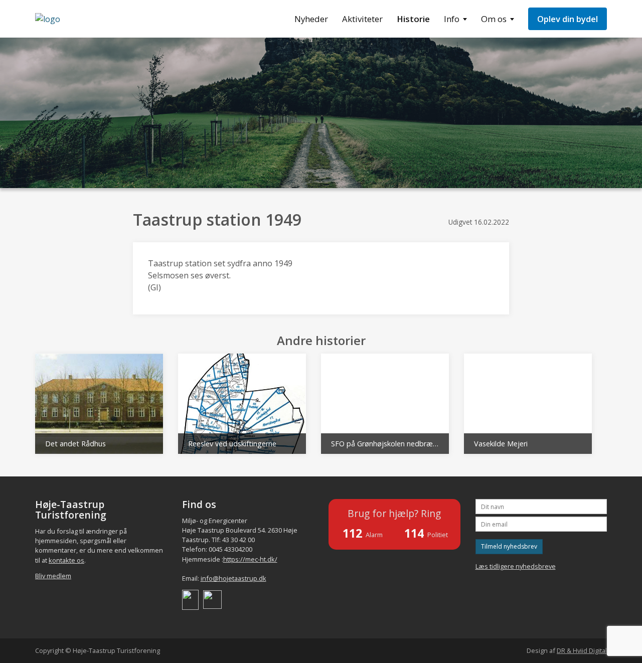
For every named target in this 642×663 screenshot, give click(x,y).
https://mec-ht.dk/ (250, 559)
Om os (494, 19)
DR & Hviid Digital (582, 650)
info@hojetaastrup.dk (233, 578)
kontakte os (66, 560)
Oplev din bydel (567, 19)
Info (451, 19)
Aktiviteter (362, 19)
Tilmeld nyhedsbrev (509, 546)
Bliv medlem (53, 575)
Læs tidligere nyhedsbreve (515, 566)
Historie (413, 19)
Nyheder (311, 19)
